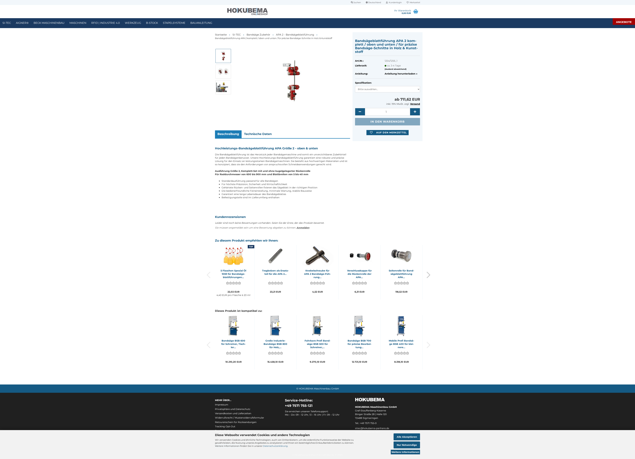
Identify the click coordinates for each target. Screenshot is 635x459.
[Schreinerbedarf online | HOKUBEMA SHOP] (247, 11)
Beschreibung (228, 134)
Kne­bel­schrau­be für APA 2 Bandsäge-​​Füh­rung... (317, 274)
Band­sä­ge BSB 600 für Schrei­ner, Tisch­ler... (233, 344)
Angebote (624, 22)
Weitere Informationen (405, 452)
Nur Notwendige (407, 444)
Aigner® (22, 22)
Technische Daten (258, 134)
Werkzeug (133, 22)
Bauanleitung (201, 22)
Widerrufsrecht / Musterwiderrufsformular (239, 417)
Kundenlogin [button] (395, 2)
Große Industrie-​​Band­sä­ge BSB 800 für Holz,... (275, 344)
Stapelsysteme (174, 22)
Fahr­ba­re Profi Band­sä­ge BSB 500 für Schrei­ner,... (317, 344)
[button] (373, 2)
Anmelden (302, 227)
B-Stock (152, 22)
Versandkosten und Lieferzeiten (233, 413)
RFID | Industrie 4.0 (105, 22)
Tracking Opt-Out (225, 426)
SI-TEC (6, 22)
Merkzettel (414, 2)
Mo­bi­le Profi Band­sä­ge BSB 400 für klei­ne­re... (401, 344)
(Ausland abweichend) (395, 69)
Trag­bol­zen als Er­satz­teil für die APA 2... (275, 272)
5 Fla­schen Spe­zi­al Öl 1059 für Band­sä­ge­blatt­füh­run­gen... (233, 274)
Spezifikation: (363, 82)
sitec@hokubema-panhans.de (372, 428)
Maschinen (77, 22)
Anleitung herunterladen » (401, 73)
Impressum (221, 404)
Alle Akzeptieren (407, 436)
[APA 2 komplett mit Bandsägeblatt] (292, 79)
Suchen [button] (357, 2)
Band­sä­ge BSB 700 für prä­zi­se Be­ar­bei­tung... (359, 344)
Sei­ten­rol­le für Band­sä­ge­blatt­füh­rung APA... (401, 274)
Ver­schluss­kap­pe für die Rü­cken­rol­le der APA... (359, 274)
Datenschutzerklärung (275, 446)
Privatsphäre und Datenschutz (232, 409)
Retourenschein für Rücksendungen (235, 422)
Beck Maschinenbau (49, 22)
